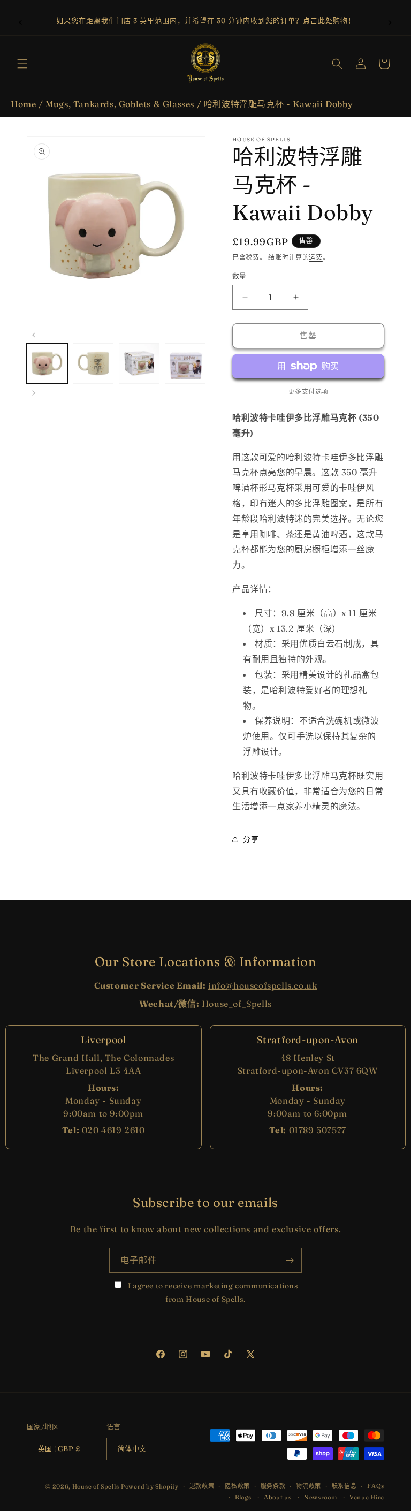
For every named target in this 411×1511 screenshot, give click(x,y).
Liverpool (103, 1040)
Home (23, 103)
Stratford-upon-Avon (308, 1040)
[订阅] (289, 1260)
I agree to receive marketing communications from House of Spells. (212, 1292)
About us (278, 1497)
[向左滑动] (34, 333)
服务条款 (273, 1486)
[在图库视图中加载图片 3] (139, 363)
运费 (315, 257)
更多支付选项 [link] (308, 392)
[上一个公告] (21, 20)
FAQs (375, 1486)
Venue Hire (366, 1497)
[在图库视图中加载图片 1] (47, 363)
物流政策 (308, 1486)
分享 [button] (250, 839)
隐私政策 (237, 1486)
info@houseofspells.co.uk (262, 985)
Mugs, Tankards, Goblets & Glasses (119, 103)
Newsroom (320, 1497)
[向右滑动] (34, 391)
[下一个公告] (390, 20)
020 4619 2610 (113, 1130)
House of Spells (95, 1486)
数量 (239, 275)
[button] (22, 63)
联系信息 (344, 1486)
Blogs (243, 1497)
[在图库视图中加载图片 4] (185, 363)
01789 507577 (317, 1130)
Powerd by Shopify (150, 1486)
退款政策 (202, 1486)
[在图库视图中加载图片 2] (93, 363)
